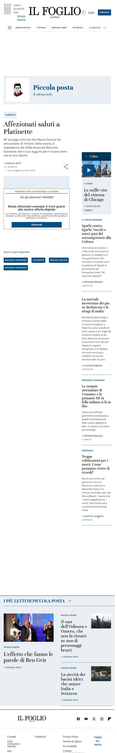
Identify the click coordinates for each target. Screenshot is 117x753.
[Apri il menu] (9, 27)
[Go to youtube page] (86, 718)
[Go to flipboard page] (109, 718)
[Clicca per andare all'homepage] (32, 719)
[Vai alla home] (55, 12)
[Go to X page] (94, 718)
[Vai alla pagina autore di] (18, 90)
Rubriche (10, 115)
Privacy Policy (70, 736)
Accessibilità (70, 746)
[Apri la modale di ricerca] (105, 27)
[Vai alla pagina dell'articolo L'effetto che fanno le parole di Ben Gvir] (29, 627)
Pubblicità (40, 736)
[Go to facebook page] (78, 718)
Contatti (11, 736)
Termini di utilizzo (72, 741)
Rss (9, 751)
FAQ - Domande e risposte (13, 744)
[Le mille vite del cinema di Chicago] (96, 169)
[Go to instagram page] (101, 718)
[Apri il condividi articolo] (66, 166)
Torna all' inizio (98, 741)
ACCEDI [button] (48, 197)
